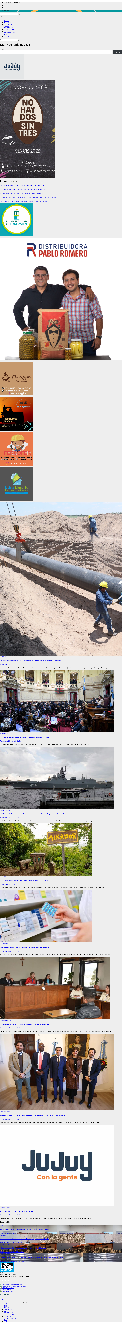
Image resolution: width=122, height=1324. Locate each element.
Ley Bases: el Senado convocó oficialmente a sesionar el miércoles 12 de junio (24, 737)
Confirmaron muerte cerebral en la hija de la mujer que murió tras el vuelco (22, 189)
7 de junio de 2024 (6, 664)
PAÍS (5, 34)
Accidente (3, 1235)
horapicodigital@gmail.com (14, 1284)
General (2, 877)
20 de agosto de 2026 (6, 1233)
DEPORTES (8, 24)
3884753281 (10, 1291)
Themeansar (35, 1303)
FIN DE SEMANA (10, 33)
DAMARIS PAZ (18, 1233)
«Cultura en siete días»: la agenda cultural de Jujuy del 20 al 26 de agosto (22, 193)
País (6, 657)
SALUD (6, 26)
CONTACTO (8, 36)
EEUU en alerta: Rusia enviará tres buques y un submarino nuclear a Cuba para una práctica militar (33, 814)
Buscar (2, 49)
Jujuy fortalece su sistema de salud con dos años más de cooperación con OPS (23, 201)
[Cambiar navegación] (1, 16)
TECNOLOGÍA (9, 29)
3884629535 (9, 1289)
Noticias (2, 657)
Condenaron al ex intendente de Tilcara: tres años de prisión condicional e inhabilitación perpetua (29, 197)
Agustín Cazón (16, 664)
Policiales (8, 1020)
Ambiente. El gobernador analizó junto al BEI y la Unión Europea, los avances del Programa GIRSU (32, 1115)
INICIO (6, 21)
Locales (7, 877)
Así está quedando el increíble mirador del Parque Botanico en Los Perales (24, 880)
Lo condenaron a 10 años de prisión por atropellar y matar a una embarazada (25, 1024)
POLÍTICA (7, 22)
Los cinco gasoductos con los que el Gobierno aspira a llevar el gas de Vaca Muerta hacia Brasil (30, 660)
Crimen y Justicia (5, 1253)
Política (2, 1226)
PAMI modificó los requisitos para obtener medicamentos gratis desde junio (24, 947)
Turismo (7, 1244)
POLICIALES (8, 28)
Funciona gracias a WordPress (9, 1303)
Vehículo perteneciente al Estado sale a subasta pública (17, 1211)
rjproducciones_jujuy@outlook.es (16, 1286)
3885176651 (10, 1288)
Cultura (2, 1244)
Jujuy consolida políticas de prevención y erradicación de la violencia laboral (23, 185)
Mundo (2, 810)
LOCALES (7, 31)
